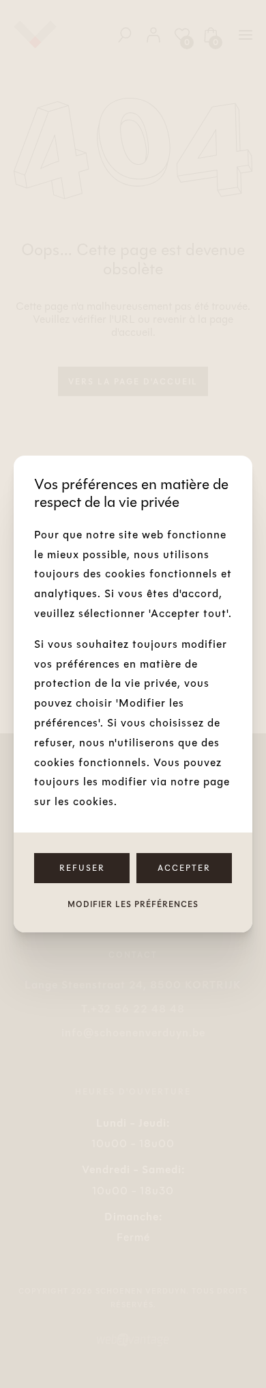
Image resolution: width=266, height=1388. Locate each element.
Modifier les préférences (133, 904)
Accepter (184, 868)
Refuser (82, 868)
